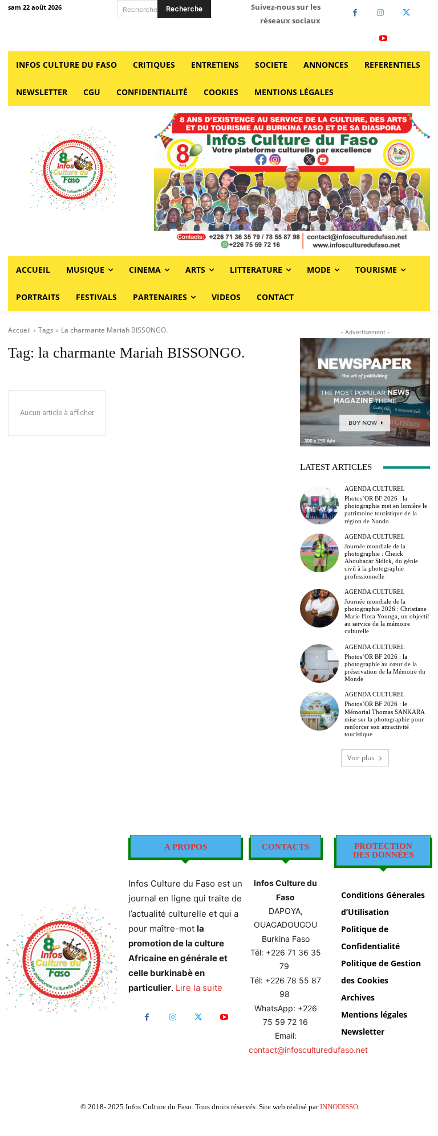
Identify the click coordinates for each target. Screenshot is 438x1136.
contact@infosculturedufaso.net (308, 1050)
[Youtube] (384, 38)
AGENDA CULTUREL (374, 489)
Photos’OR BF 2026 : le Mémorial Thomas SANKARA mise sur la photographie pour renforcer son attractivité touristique (384, 718)
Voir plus (361, 757)
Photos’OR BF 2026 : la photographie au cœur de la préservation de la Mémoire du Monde (384, 668)
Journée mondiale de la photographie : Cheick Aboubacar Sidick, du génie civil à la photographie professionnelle (381, 561)
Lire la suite (199, 987)
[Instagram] (381, 13)
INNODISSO (339, 1106)
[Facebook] (355, 13)
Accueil (19, 330)
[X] (406, 13)
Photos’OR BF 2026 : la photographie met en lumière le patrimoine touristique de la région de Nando (385, 509)
